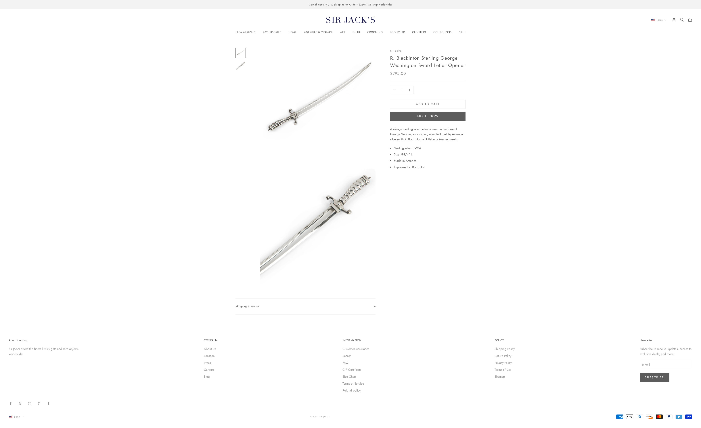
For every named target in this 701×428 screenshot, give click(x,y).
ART (342, 32)
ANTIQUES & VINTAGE (318, 32)
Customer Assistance (355, 349)
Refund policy (351, 390)
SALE (462, 32)
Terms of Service (353, 383)
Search (346, 356)
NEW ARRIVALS (246, 32)
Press (207, 362)
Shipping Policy (505, 349)
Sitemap (500, 376)
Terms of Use (503, 369)
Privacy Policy (503, 362)
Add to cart (428, 104)
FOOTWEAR (397, 32)
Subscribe (654, 377)
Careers (209, 369)
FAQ (345, 362)
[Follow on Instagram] (29, 403)
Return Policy (503, 356)
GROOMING (375, 32)
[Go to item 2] (240, 66)
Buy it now (428, 116)
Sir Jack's (395, 51)
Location (209, 356)
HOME (293, 32)
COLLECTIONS (442, 32)
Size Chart (349, 376)
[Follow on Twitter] (20, 403)
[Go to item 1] (240, 53)
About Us (210, 349)
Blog (207, 376)
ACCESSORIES (272, 32)
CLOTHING (419, 32)
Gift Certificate (351, 369)
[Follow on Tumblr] (48, 403)
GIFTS (356, 32)
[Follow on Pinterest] (39, 403)
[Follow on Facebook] (10, 403)
